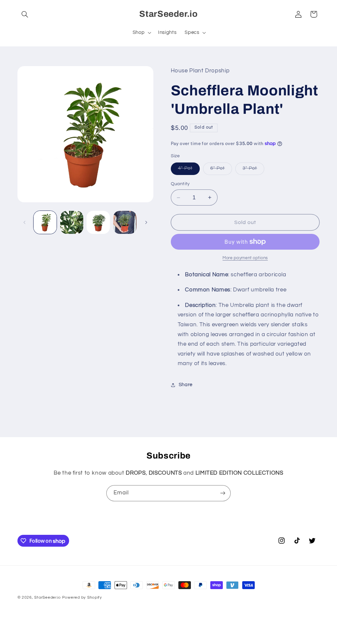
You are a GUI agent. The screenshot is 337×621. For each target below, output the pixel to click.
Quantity (180, 184)
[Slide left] (24, 222)
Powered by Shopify (82, 597)
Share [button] (186, 384)
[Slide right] (146, 222)
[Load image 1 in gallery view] (45, 222)
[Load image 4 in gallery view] (124, 222)
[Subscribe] (222, 493)
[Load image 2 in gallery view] (71, 222)
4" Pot (189, 170)
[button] (25, 14)
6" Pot (221, 170)
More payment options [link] (245, 258)
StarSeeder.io (47, 597)
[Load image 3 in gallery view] (98, 222)
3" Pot (253, 170)
